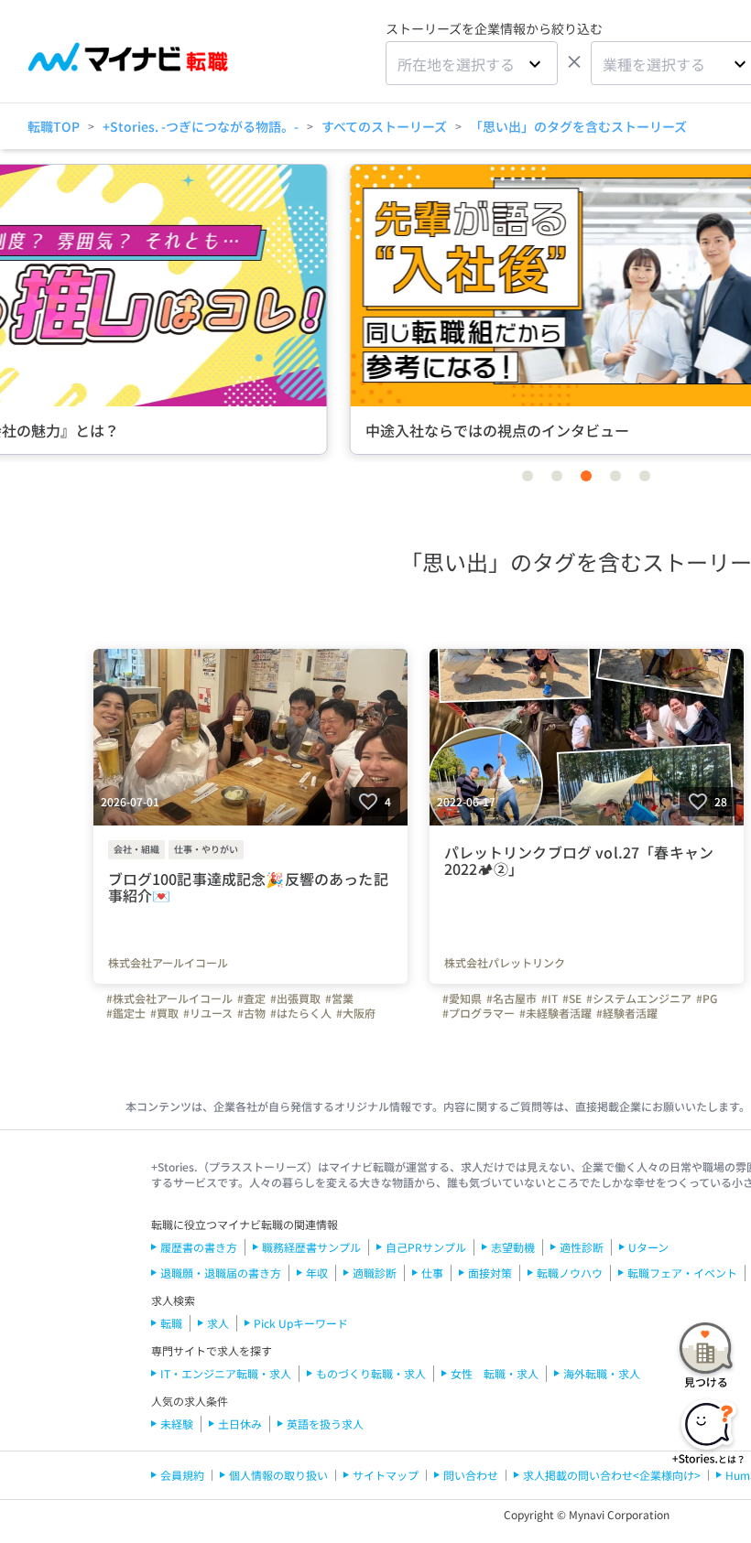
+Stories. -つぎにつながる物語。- (201, 126)
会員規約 (182, 1475)
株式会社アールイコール (168, 962)
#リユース (208, 1013)
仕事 (432, 1272)
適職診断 (375, 1272)
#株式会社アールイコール (169, 998)
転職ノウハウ (570, 1272)
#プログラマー (478, 1013)
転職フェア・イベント (682, 1272)
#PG (706, 998)
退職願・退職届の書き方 (220, 1272)
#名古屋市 (511, 998)
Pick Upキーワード (301, 1323)
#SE (572, 998)
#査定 (251, 998)
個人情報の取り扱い (278, 1475)
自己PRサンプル (426, 1247)
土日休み (240, 1423)
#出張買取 (295, 998)
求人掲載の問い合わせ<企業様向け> (612, 1475)
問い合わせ (470, 1475)
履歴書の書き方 (198, 1247)
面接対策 (490, 1272)
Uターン (648, 1247)
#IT (549, 998)
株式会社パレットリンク (504, 962)
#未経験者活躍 (555, 1013)
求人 (218, 1323)
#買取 (164, 1013)
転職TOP (53, 126)
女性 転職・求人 (495, 1373)
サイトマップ (386, 1475)
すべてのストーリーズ (384, 126)
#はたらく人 (301, 1013)
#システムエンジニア (638, 998)
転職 (171, 1323)
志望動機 (513, 1247)
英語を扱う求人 (325, 1423)
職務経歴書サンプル (311, 1247)
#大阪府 (356, 1013)
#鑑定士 (126, 1013)
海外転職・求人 (601, 1373)
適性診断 (582, 1247)
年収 (317, 1272)
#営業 (339, 998)
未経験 (176, 1423)
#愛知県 (462, 998)
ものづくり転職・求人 (371, 1373)
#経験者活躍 (627, 1013)
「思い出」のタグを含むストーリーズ (578, 126)
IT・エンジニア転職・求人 (225, 1373)
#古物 (251, 1013)
